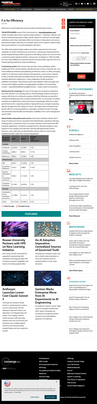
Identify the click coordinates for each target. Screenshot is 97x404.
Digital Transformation (58, 9)
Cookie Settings (35, 397)
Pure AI (69, 370)
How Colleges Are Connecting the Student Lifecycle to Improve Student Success (81, 319)
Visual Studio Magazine (75, 386)
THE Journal (71, 382)
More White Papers (76, 270)
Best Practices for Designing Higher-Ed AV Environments (79, 308)
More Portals (73, 163)
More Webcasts (74, 216)
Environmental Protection (48, 364)
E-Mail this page (9, 206)
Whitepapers (77, 226)
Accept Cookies (51, 397)
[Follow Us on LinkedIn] (76, 3)
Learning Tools (74, 151)
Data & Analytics (75, 146)
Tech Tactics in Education (76, 379)
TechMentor (43, 379)
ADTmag (70, 358)
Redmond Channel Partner (76, 373)
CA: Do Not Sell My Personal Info (75, 397)
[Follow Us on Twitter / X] (79, 3)
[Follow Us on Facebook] (85, 4)
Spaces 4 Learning (74, 376)
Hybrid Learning (26, 9)
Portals (74, 130)
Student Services (75, 157)
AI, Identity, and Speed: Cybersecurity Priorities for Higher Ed (81, 95)
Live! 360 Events (73, 364)
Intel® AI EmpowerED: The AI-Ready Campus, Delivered (79, 298)
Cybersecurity (74, 140)
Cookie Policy (17, 392)
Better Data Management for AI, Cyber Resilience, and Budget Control (80, 262)
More (71, 119)
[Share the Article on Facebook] (63, 20)
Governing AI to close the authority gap (78, 187)
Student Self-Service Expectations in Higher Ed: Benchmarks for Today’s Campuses (81, 233)
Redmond (42, 373)
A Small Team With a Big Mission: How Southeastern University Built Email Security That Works (81, 208)
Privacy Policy (85, 53)
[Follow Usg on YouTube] (88, 4)
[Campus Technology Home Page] (11, 3)
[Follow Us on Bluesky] (82, 4)
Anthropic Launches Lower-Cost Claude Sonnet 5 (15, 294)
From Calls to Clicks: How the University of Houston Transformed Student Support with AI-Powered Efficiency (79, 244)
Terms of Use (60, 397)
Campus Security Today (75, 361)
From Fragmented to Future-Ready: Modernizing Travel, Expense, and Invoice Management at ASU (79, 197)
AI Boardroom (44, 358)
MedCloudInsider (73, 367)
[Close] (57, 382)
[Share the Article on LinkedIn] (63, 24)
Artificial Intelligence (76, 134)
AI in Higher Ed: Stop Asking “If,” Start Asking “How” (80, 254)
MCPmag (42, 367)
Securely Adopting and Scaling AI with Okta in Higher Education (81, 179)
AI (18, 9)
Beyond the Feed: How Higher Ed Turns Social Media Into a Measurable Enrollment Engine (80, 287)
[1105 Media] (11, 378)
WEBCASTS (75, 174)
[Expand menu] (94, 4)
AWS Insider (43, 361)
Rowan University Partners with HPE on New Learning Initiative (14, 245)
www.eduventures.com (47, 32)
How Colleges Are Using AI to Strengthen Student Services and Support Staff (80, 331)
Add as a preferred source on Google (67, 4)
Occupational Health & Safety (50, 370)
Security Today (44, 376)
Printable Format (24, 206)
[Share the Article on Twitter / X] (63, 27)
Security (71, 9)
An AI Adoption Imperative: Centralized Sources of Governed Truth (48, 245)
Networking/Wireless (41, 9)
